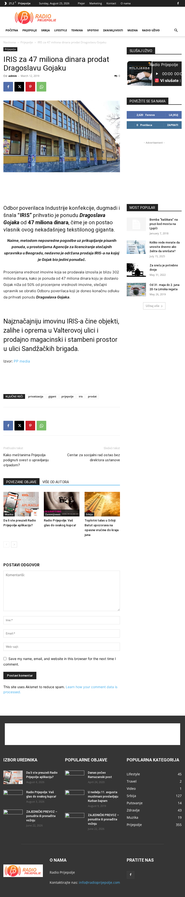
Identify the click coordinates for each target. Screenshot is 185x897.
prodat (92, 396)
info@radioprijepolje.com (99, 882)
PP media (22, 361)
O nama (126, 3)
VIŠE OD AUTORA (55, 482)
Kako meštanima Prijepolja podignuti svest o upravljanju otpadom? (26, 460)
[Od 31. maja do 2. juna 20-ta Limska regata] (136, 289)
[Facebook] (178, 3)
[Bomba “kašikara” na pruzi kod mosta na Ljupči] (136, 224)
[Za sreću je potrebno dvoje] (136, 270)
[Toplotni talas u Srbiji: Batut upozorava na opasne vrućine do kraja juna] (102, 504)
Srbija (89, 514)
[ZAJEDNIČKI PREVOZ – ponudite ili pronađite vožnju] (13, 816)
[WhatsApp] (41, 87)
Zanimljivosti (113, 30)
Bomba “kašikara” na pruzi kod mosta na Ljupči (164, 224)
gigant (52, 396)
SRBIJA (45, 30)
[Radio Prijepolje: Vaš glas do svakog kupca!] (61, 504)
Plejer (81, 3)
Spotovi (93, 30)
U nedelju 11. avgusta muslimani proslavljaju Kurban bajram (103, 797)
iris (81, 396)
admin (12, 76)
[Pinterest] (30, 87)
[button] (176, 30)
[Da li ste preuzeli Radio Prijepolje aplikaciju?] (21, 504)
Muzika (132, 30)
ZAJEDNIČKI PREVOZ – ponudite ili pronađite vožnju (41, 816)
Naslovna (9, 42)
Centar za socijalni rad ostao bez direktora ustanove (93, 457)
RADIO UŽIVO (151, 30)
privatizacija (35, 396)
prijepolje (67, 396)
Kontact (111, 3)
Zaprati (172, 125)
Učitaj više (152, 306)
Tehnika (77, 30)
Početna (12, 30)
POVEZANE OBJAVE (21, 482)
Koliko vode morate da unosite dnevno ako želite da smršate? (165, 247)
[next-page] (14, 544)
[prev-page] (6, 544)
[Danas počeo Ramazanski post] (74, 777)
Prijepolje (29, 30)
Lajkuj (173, 115)
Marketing (95, 3)
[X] (19, 87)
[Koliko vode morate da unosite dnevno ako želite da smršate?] (136, 247)
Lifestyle (60, 30)
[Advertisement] (125, 17)
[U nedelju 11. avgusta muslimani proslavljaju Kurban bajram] (74, 797)
